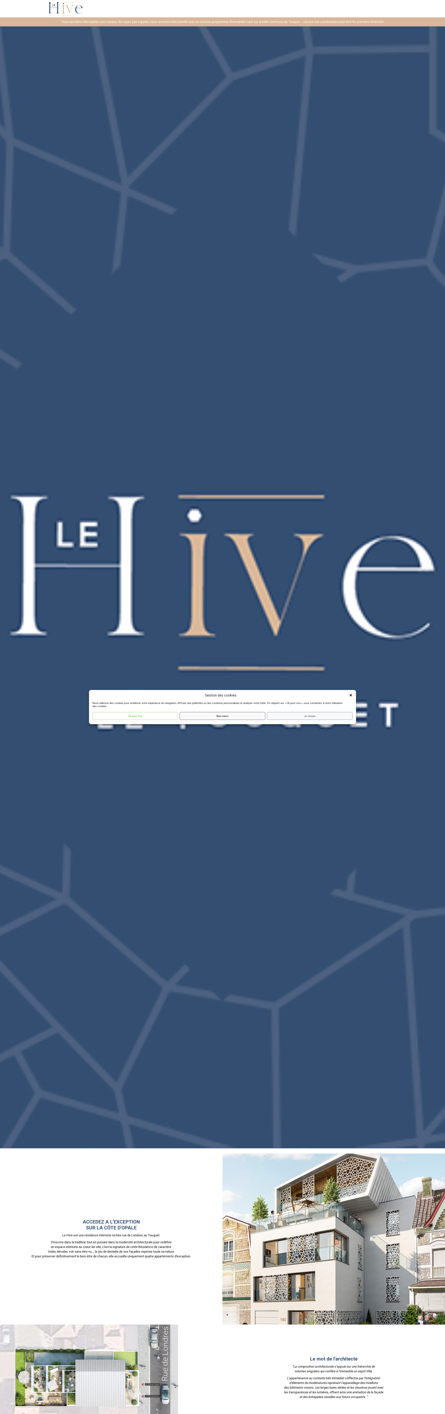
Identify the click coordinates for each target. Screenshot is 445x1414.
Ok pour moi (135, 716)
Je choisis (310, 716)
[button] (351, 695)
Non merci (222, 716)
